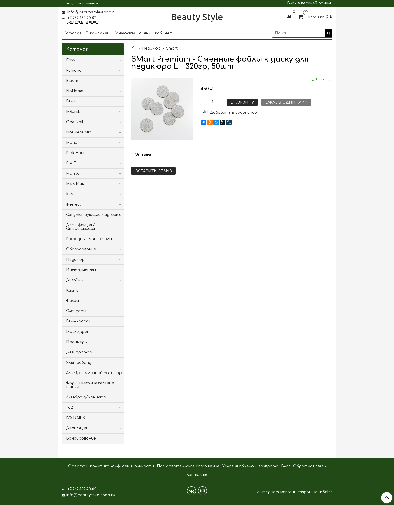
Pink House (77, 153)
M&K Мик (75, 184)
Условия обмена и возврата (250, 466)
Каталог (72, 33)
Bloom (72, 81)
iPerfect (73, 204)
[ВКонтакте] (203, 122)
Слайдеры (76, 311)
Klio (69, 194)
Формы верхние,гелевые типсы (90, 385)
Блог (285, 466)
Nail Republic (78, 132)
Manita (73, 173)
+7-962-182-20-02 (81, 18)
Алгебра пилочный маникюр (94, 373)
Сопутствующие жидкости (94, 215)
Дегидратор (79, 352)
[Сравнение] (289, 17)
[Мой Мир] (216, 122)
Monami (74, 143)
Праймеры (76, 342)
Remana (74, 70)
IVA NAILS (75, 418)
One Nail (74, 122)
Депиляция (76, 428)
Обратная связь (309, 466)
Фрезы (72, 301)
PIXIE (71, 163)
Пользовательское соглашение (188, 466)
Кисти (72, 290)
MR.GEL (73, 112)
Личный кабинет (156, 33)
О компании (97, 33)
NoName (74, 91)
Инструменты (81, 270)
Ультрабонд (78, 363)
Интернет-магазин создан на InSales (294, 492)
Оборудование (81, 249)
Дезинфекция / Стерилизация (80, 227)
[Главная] (134, 48)
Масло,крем (78, 332)
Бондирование (81, 438)
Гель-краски (78, 321)
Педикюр (151, 48)
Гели (70, 101)
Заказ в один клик (286, 102)
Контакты (124, 33)
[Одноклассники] (210, 122)
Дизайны (74, 280)
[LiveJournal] (229, 122)
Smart (172, 48)
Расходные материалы (89, 239)
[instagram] (202, 490)
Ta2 (69, 408)
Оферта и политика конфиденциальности (111, 466)
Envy (70, 60)
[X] (222, 122)
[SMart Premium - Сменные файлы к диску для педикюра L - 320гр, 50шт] (162, 109)
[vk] (191, 490)
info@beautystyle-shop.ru (91, 12)
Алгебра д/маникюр (86, 397)
